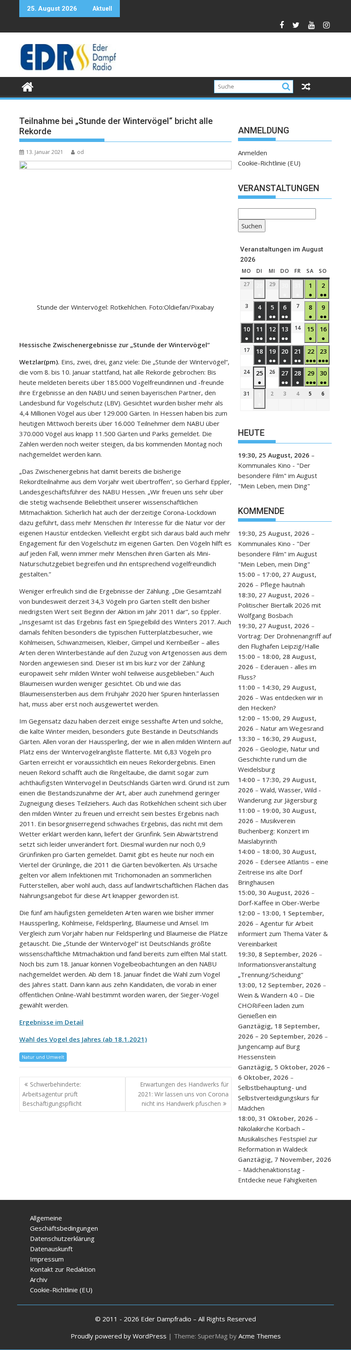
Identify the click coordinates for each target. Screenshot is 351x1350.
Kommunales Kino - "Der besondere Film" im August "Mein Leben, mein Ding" (277, 475)
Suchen (250, 227)
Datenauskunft (51, 1248)
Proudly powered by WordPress (119, 1336)
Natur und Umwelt (43, 1057)
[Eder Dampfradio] (27, 86)
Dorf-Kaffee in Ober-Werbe (279, 902)
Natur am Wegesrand (292, 728)
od (80, 152)
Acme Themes (259, 1336)
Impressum (47, 1259)
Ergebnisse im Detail (51, 1022)
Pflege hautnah (282, 584)
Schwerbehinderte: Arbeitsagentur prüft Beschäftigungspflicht (52, 1094)
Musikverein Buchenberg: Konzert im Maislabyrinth (273, 830)
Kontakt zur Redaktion (62, 1269)
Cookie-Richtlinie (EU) (269, 163)
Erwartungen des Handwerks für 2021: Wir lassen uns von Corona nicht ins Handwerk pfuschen (183, 1094)
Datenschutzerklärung (62, 1238)
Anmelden (252, 152)
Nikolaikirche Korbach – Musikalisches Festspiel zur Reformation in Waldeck (278, 1138)
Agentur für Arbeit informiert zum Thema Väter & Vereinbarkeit (283, 933)
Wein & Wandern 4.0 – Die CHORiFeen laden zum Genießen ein (276, 1005)
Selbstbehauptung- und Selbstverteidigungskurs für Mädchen (278, 1097)
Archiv (39, 1279)
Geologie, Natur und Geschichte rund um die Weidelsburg (278, 759)
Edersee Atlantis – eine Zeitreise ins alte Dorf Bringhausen (283, 871)
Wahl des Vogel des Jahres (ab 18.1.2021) (83, 1039)
